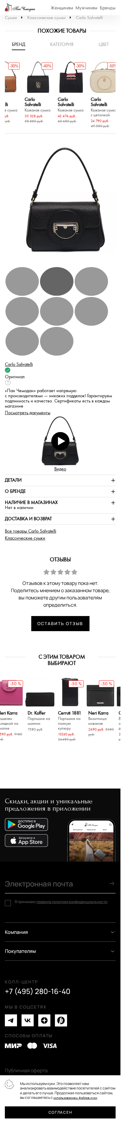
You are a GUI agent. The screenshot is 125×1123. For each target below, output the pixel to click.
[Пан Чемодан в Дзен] (44, 1020)
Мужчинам (86, 8)
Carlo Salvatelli (89, 17)
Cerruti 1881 (69, 721)
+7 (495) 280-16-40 (37, 991)
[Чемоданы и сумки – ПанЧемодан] (20, 7)
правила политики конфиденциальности (71, 901)
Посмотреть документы (27, 412)
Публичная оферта (26, 1070)
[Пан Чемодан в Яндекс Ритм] (61, 1020)
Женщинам (62, 8)
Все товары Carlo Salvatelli (30, 531)
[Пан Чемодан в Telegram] (11, 1020)
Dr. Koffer (39, 718)
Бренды (108, 8)
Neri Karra (98, 718)
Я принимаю (61, 901)
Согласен (60, 1112)
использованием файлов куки (75, 1098)
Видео (60, 469)
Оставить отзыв (60, 623)
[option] (38, 93)
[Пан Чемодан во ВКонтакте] (28, 1020)
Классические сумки (46, 17)
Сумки (11, 17)
